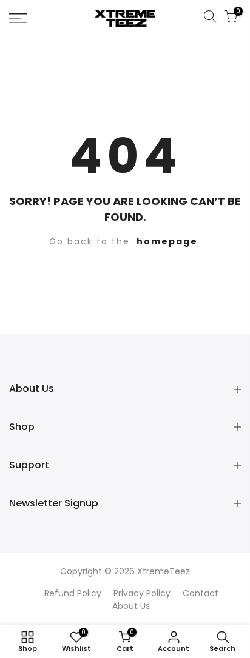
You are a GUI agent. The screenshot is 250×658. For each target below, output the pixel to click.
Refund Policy (72, 593)
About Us (131, 606)
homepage (167, 241)
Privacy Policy (142, 593)
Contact (200, 593)
